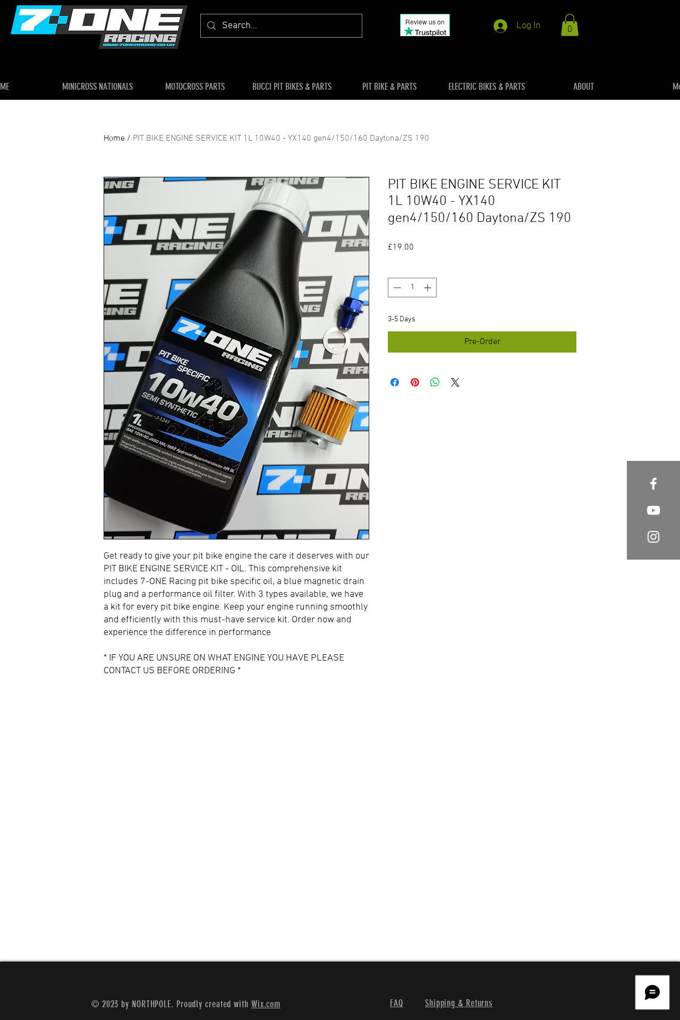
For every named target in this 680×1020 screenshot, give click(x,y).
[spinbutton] (412, 287)
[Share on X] (455, 382)
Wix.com (265, 1004)
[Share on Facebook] (394, 382)
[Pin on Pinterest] (415, 382)
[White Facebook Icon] (653, 484)
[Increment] (428, 287)
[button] (569, 25)
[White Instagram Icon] (653, 537)
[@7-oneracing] (653, 510)
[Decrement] (396, 287)
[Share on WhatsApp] (435, 382)
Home (114, 138)
